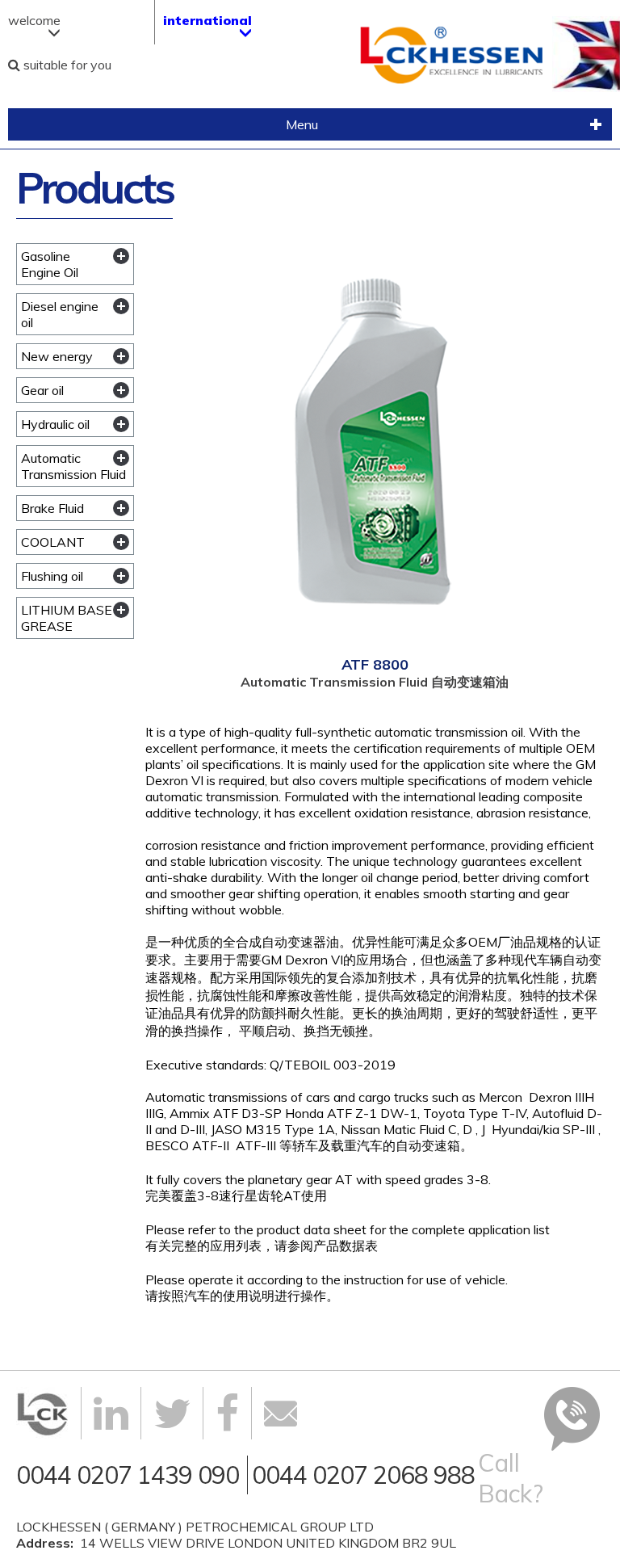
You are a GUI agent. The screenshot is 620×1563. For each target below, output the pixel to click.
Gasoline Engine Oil (49, 264)
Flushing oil (52, 576)
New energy (57, 356)
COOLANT (53, 542)
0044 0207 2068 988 (363, 1475)
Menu (163, 126)
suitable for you (65, 65)
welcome (34, 20)
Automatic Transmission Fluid (73, 466)
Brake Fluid (52, 508)
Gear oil (42, 390)
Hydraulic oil (55, 424)
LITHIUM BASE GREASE (66, 618)
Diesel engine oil (59, 314)
